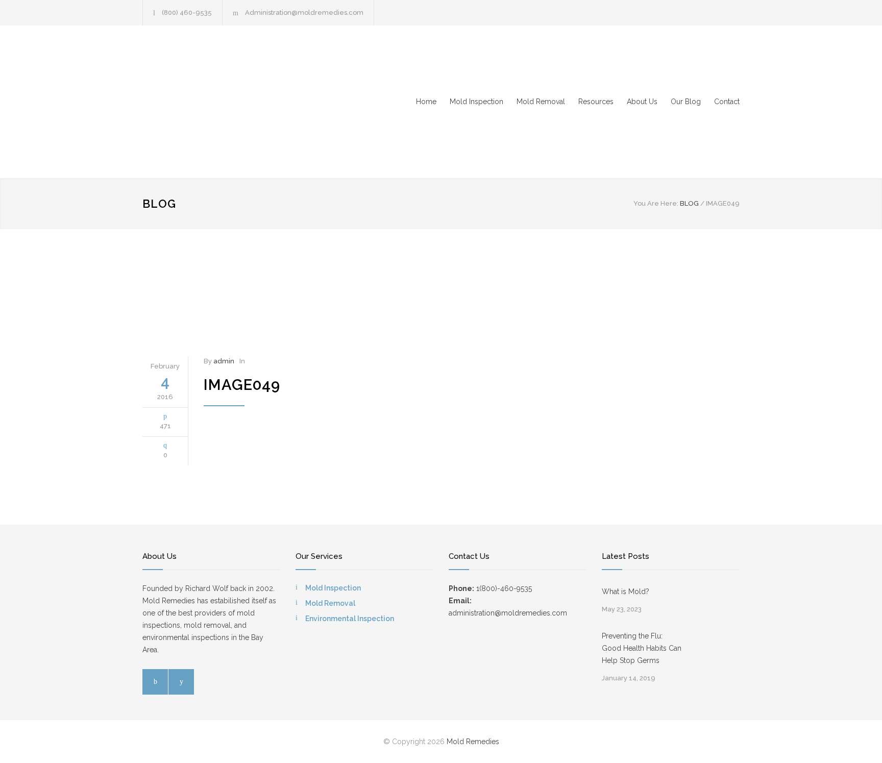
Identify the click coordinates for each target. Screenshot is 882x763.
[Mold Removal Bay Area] (236, 102)
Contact (727, 101)
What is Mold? (625, 591)
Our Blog (686, 101)
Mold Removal (541, 101)
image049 (242, 384)
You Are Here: (655, 203)
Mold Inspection (476, 101)
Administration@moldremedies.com (304, 12)
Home (426, 101)
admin (223, 361)
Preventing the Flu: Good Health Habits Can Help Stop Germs (641, 648)
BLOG (159, 203)
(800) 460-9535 (187, 12)
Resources (596, 101)
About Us (642, 101)
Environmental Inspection (349, 618)
